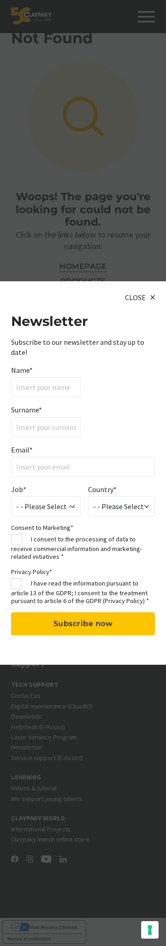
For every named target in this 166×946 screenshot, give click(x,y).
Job (18, 489)
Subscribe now (83, 623)
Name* (22, 370)
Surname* (26, 409)
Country (102, 489)
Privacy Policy (124, 601)
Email (22, 449)
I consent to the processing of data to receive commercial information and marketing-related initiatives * (76, 547)
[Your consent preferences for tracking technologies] (150, 930)
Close (135, 297)
